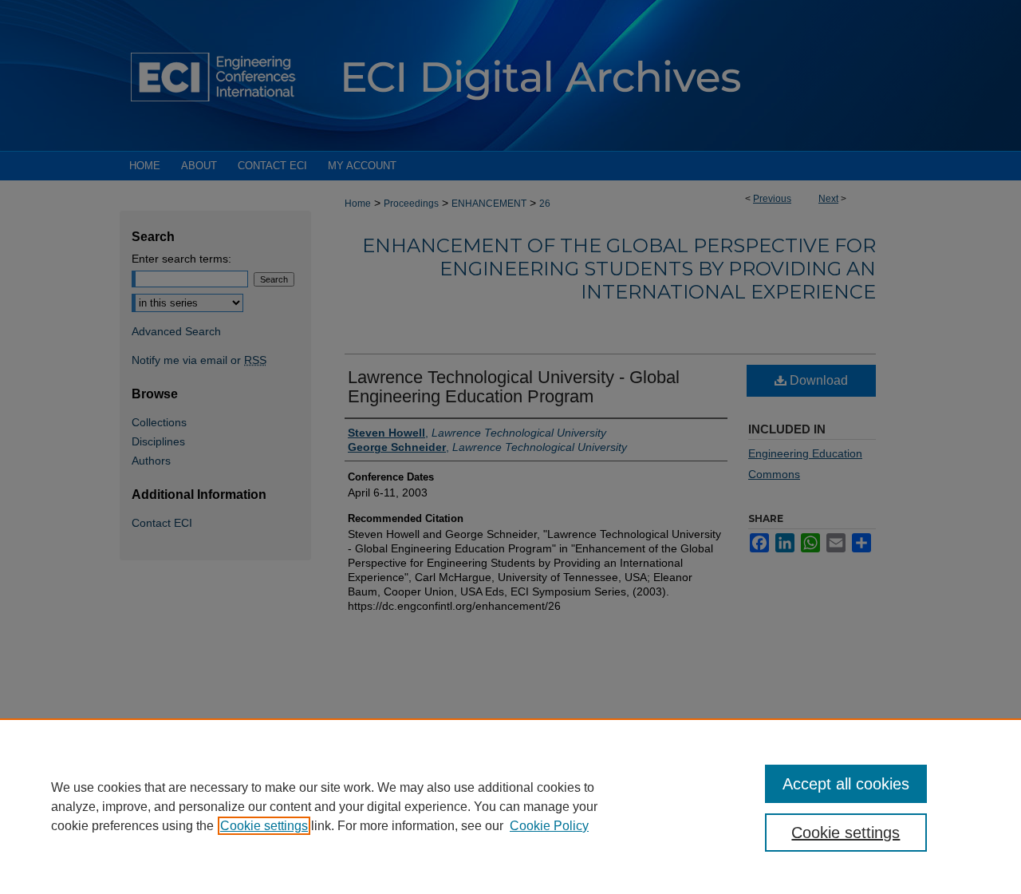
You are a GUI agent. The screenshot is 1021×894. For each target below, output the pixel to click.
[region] (510, 806)
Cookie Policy (549, 826)
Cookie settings (264, 826)
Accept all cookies (846, 784)
